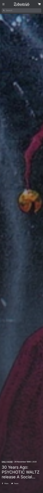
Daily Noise (7, 462)
